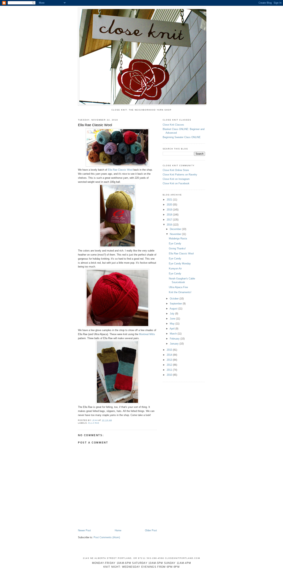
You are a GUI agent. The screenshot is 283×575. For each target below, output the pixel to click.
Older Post (151, 530)
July (172, 313)
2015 (170, 349)
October (174, 298)
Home (118, 530)
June (173, 318)
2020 (170, 204)
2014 (170, 354)
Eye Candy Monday (180, 263)
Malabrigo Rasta (178, 238)
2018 (170, 214)
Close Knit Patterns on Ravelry (180, 174)
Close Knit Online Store (176, 170)
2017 (170, 219)
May (172, 323)
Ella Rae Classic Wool (120, 169)
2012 (170, 364)
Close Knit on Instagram (176, 179)
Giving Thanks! (177, 248)
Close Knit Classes (173, 124)
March (174, 333)
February (175, 338)
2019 (170, 209)
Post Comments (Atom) (107, 537)
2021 (170, 199)
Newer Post (84, 530)
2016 (170, 224)
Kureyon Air (175, 268)
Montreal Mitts (147, 334)
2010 (170, 374)
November (176, 234)
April (172, 328)
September (176, 303)
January (174, 343)
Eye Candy (175, 243)
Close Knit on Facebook (176, 183)
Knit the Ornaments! (180, 292)
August (174, 308)
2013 (170, 359)
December (176, 229)
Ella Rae (93, 423)
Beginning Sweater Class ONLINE (182, 137)
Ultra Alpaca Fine (178, 287)
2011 (170, 369)
